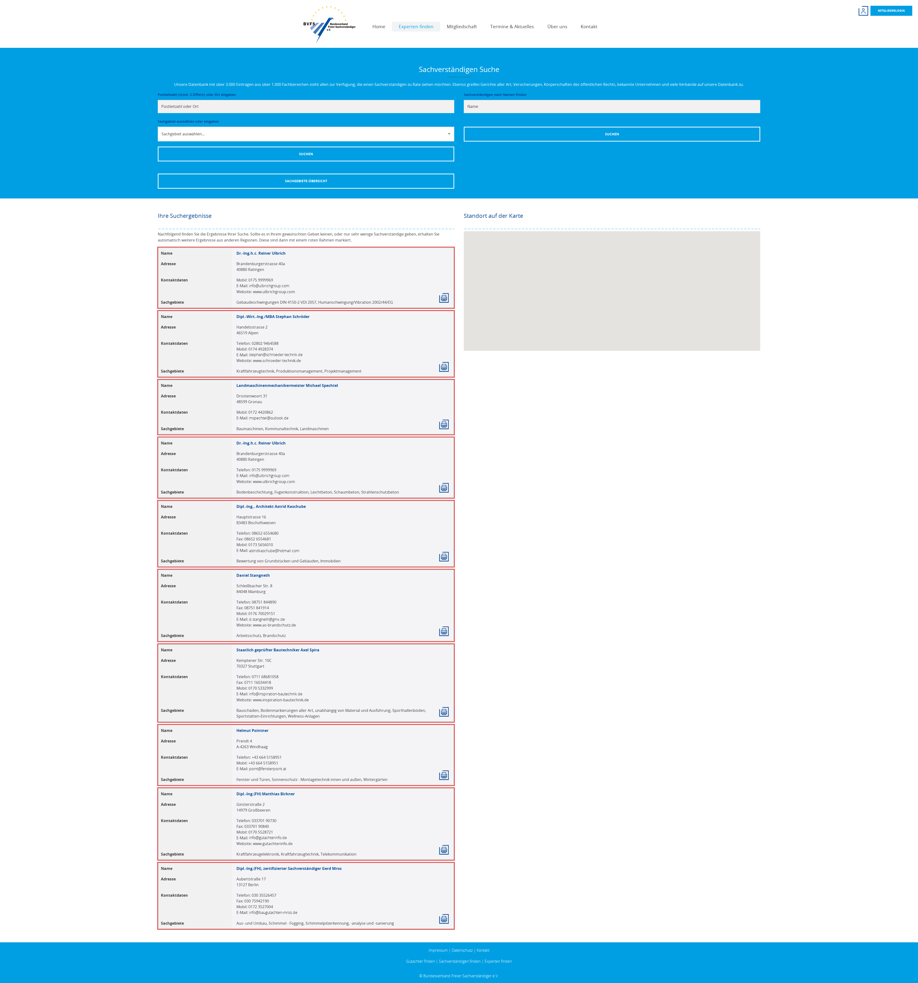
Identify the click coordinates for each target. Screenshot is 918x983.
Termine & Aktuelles (512, 26)
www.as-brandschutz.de (274, 625)
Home (378, 26)
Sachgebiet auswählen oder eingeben (188, 121)
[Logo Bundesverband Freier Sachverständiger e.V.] (329, 24)
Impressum (438, 950)
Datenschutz (462, 950)
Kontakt (589, 26)
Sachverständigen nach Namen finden (495, 94)
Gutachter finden (420, 961)
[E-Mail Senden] (269, 285)
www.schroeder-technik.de (277, 360)
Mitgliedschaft (462, 26)
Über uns (557, 26)
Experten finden (416, 26)
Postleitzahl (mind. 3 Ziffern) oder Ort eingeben (197, 94)
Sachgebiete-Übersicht (306, 181)
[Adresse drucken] (444, 298)
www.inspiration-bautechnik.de (281, 700)
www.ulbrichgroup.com (274, 291)
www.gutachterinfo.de (273, 843)
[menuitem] (379, 27)
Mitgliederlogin (891, 11)
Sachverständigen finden (460, 961)
